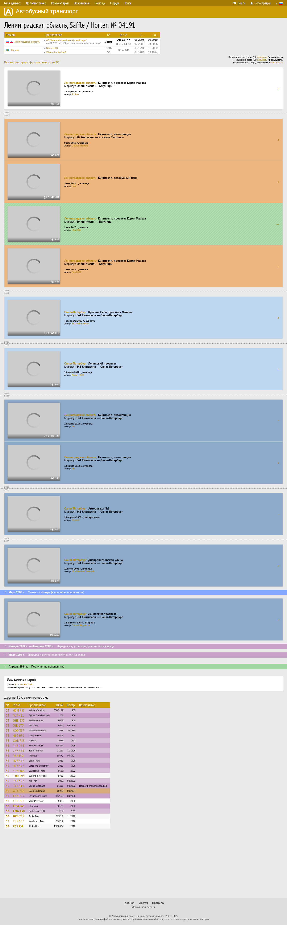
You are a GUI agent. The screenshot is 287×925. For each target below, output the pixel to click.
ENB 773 (18, 745)
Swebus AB (52, 48)
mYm (74, 186)
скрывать (262, 57)
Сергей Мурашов (81, 625)
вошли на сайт (24, 684)
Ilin (73, 426)
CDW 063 (19, 806)
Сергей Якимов (80, 145)
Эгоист (75, 520)
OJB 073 (18, 725)
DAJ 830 (18, 756)
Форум (143, 902)
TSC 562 (18, 781)
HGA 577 (18, 761)
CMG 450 (19, 811)
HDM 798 (19, 710)
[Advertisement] (143, 865)
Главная (129, 902)
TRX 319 (18, 786)
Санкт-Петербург (75, 312)
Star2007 (76, 230)
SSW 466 (19, 771)
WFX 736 (19, 791)
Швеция (15, 50)
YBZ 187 (18, 821)
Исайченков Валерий (83, 571)
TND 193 (19, 776)
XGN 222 (18, 796)
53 (7, 710)
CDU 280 (18, 801)
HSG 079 (18, 735)
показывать (276, 62)
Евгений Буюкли (80, 323)
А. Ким (75, 94)
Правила (158, 902)
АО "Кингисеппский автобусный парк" (73, 41)
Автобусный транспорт (47, 11)
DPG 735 (18, 816)
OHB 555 (19, 720)
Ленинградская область (27, 42)
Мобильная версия (143, 907)
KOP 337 (18, 730)
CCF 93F (18, 826)
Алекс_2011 (78, 375)
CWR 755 (19, 740)
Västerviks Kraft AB (56, 52)
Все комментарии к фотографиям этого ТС (31, 62)
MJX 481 (18, 715)
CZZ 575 (18, 751)
